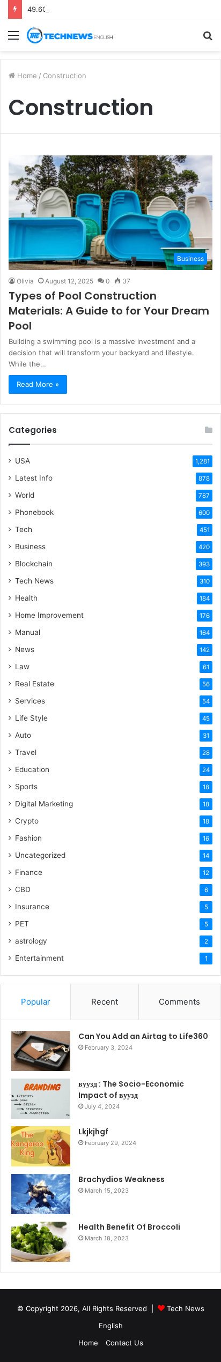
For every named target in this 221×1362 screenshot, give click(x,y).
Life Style (31, 718)
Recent (104, 1002)
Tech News (34, 581)
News (24, 649)
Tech (23, 529)
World (24, 495)
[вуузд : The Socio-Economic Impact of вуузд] (40, 1099)
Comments (179, 1002)
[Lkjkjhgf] (40, 1146)
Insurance (32, 906)
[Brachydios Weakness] (40, 1194)
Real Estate (34, 683)
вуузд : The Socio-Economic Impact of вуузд (131, 1090)
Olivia (25, 281)
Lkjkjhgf (93, 1131)
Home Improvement (49, 615)
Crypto (27, 821)
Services (30, 701)
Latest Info (34, 478)
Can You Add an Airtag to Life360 (143, 1036)
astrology (31, 941)
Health (26, 598)
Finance (28, 872)
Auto (23, 735)
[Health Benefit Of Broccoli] (40, 1242)
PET (22, 923)
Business (30, 546)
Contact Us (124, 1342)
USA (22, 461)
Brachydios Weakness (121, 1179)
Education (32, 769)
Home (26, 75)
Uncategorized (40, 855)
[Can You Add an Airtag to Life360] (40, 1051)
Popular (35, 1002)
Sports (26, 786)
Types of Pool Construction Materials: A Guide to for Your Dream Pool (109, 310)
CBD (23, 889)
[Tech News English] (70, 35)
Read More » (38, 384)
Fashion (28, 838)
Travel (25, 752)
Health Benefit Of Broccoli (129, 1227)
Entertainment (39, 958)
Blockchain (34, 563)
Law (22, 666)
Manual (27, 632)
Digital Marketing (44, 803)
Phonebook (34, 512)
